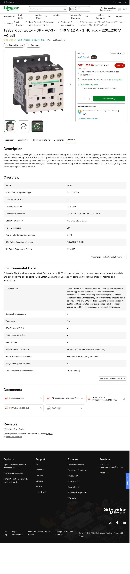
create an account (14, 436)
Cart (124, 9)
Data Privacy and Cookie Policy (39, 533)
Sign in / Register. (115, 80)
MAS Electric (84, 57)
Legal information (17, 533)
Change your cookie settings (64, 533)
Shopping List (120, 2)
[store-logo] (11, 8)
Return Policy (74, 487)
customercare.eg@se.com (111, 467)
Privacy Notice (74, 475)
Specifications (23, 140)
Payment (39, 475)
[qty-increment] (89, 98)
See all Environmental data (88, 119)
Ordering (40, 469)
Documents (59, 140)
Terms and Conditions (77, 470)
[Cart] (119, 9)
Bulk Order (20, 17)
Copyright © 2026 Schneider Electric (96, 533)
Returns (39, 486)
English (9, 2)
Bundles (57, 15)
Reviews (71, 139)
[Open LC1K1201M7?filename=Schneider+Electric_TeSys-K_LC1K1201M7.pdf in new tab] (41, 398)
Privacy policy (74, 481)
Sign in (49, 433)
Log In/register (110, 8)
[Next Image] (70, 84)
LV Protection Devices (13, 473)
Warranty (72, 498)
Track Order (41, 492)
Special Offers (38, 17)
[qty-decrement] (80, 98)
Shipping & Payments (77, 492)
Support (119, 16)
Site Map (5, 533)
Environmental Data (41, 140)
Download (99, 349)
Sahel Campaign (100, 17)
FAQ (37, 464)
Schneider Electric (76, 464)
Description (9, 140)
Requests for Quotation (76, 17)
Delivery (39, 481)
